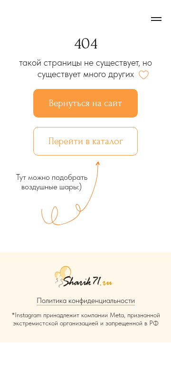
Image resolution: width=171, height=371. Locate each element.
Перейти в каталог (85, 141)
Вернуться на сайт (85, 103)
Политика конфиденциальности (86, 300)
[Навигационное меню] (156, 19)
